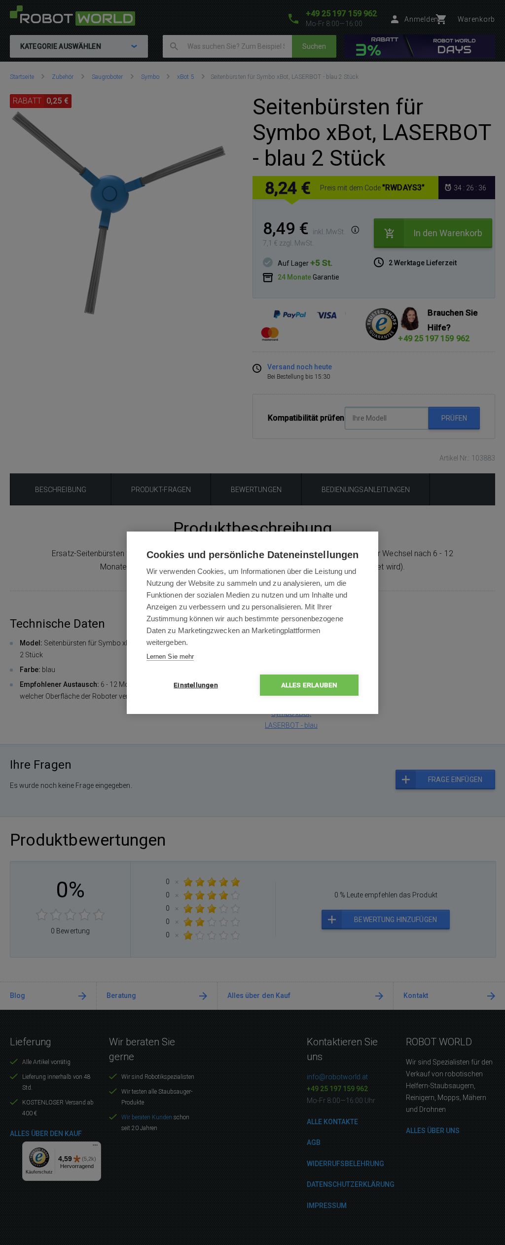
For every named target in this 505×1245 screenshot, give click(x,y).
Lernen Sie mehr (170, 656)
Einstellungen (196, 685)
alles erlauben (309, 685)
